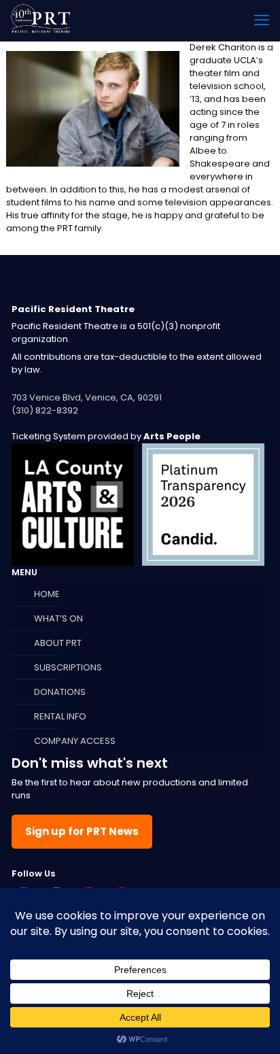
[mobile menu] (261, 20)
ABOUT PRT (58, 642)
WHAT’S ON (58, 618)
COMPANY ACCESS (75, 740)
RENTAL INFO (60, 716)
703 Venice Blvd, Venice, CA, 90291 (87, 397)
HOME (47, 594)
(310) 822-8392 (45, 410)
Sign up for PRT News (82, 831)
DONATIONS (60, 691)
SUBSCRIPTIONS (68, 667)
